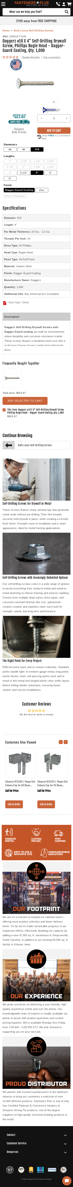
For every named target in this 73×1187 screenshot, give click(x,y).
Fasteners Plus (32, 1179)
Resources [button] (12, 1152)
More (7, 349)
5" (50, 173)
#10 (37, 149)
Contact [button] (11, 1135)
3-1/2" (23, 173)
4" (37, 172)
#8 (23, 149)
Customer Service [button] (16, 1143)
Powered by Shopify (45, 1179)
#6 (10, 149)
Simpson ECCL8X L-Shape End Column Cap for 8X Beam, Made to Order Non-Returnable (20, 783)
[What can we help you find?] (66, 12)
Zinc (41, 190)
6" (10, 178)
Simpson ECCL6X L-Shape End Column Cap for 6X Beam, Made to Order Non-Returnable (52, 783)
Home (6, 30)
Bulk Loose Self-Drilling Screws (34, 30)
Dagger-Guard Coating (19, 190)
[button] (2, 4)
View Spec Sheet (18, 302)
